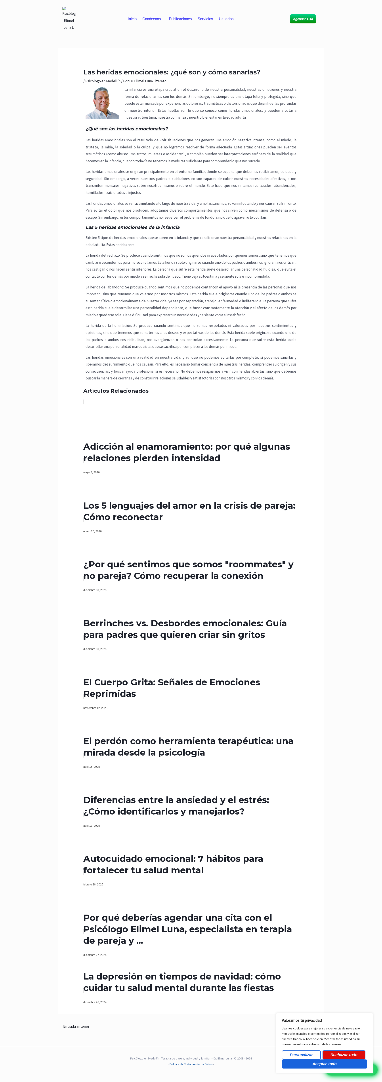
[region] (324, 1043)
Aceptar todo (324, 1064)
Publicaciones (180, 19)
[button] (152, 18)
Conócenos (151, 19)
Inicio (132, 19)
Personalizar (301, 1055)
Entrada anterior (74, 1026)
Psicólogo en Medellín (102, 81)
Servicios (205, 19)
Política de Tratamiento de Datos (191, 1064)
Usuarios (226, 19)
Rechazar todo (343, 1055)
